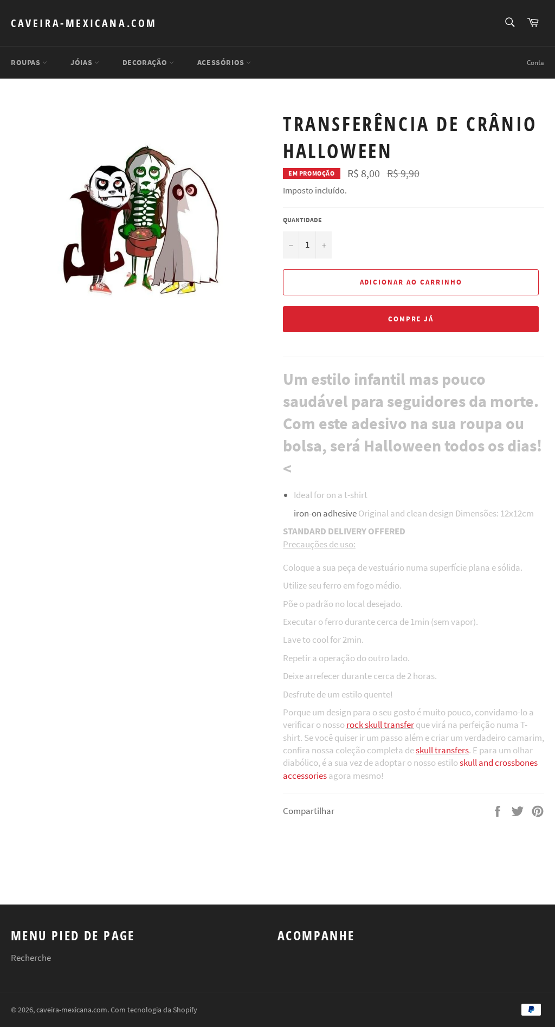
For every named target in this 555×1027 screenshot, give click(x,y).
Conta (535, 62)
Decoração (145, 62)
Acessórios (222, 62)
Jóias (82, 62)
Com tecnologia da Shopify (154, 1010)
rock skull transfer (380, 725)
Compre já (411, 319)
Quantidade (302, 220)
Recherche (31, 958)
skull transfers (442, 750)
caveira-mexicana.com (84, 23)
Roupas (26, 62)
